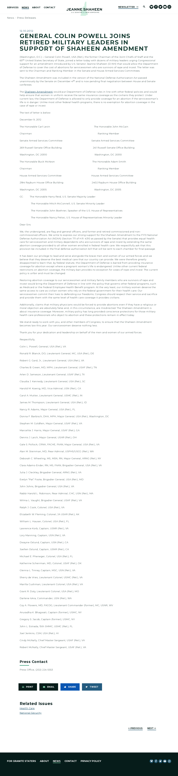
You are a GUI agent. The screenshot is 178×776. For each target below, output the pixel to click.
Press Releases (26, 17)
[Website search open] (143, 7)
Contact (50, 7)
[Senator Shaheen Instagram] (169, 6)
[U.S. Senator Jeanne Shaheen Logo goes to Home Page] (84, 8)
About (36, 7)
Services (13, 7)
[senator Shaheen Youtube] (165, 6)
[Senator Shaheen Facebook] (156, 6)
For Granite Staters (21, 761)
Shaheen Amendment (39, 91)
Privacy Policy (91, 761)
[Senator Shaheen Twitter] (160, 6)
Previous (137, 728)
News (25, 7)
